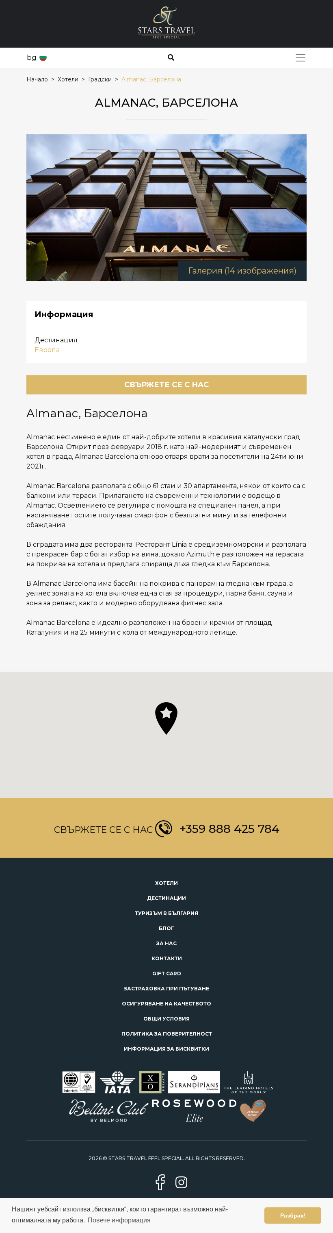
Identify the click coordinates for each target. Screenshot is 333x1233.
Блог (166, 928)
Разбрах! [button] (293, 1215)
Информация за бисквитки (166, 1049)
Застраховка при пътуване (166, 989)
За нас (166, 943)
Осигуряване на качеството (166, 1004)
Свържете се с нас (166, 384)
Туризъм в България (166, 913)
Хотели (166, 883)
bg (32, 57)
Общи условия (166, 1019)
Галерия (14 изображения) (242, 271)
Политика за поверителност (166, 1034)
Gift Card (166, 973)
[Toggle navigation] (300, 58)
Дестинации (166, 898)
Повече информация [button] (119, 1220)
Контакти (166, 958)
